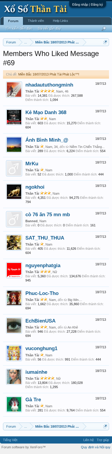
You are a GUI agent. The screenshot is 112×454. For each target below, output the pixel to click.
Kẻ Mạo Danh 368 (45, 112)
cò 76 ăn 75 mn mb (47, 214)
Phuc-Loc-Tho (42, 293)
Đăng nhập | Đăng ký (87, 4)
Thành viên (36, 20)
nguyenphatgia (42, 265)
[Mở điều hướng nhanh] (105, 42)
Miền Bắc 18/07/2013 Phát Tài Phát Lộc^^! (48, 74)
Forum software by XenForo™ (23, 447)
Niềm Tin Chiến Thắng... (87, 147)
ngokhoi (35, 187)
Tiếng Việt (10, 440)
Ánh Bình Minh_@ (46, 140)
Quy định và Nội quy (96, 447)
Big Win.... (75, 300)
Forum (13, 21)
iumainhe (36, 372)
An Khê (72, 327)
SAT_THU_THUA (44, 238)
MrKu (31, 164)
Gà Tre (33, 399)
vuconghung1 (41, 348)
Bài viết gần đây (49, 28)
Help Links (60, 20)
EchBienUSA (40, 321)
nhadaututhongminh (49, 85)
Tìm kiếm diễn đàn (18, 28)
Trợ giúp (103, 440)
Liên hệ (88, 440)
